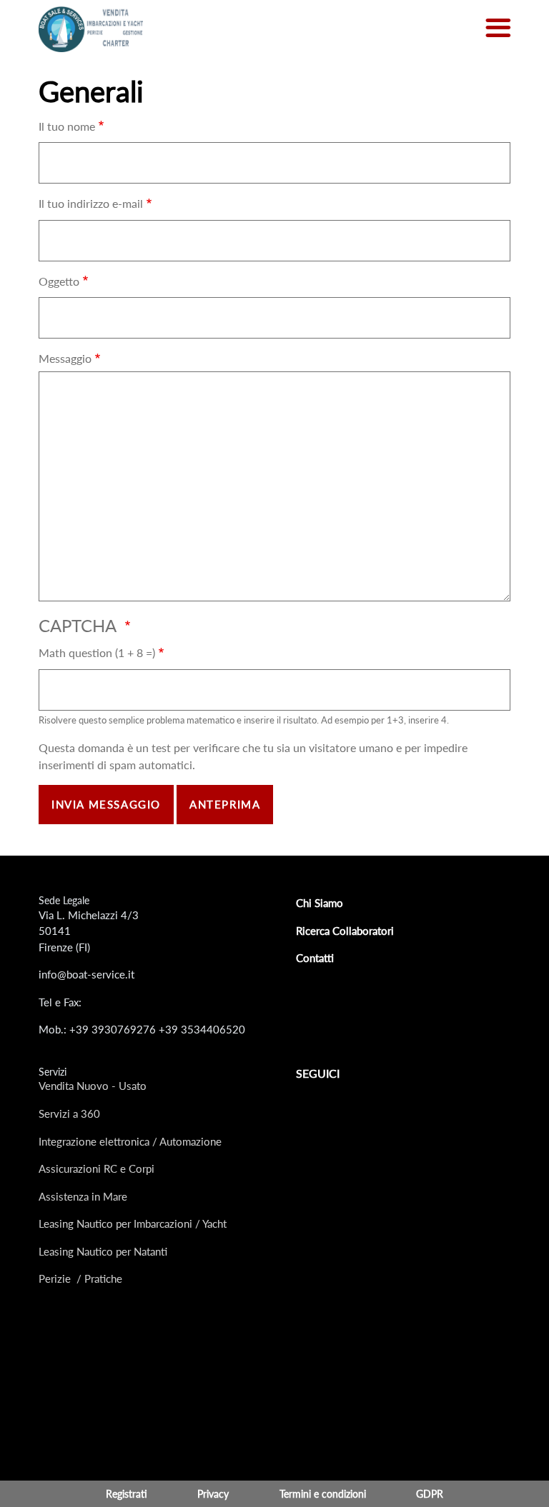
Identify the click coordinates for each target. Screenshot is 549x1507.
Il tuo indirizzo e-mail (91, 203)
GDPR (429, 1494)
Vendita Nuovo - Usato (93, 1085)
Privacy (213, 1494)
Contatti (315, 957)
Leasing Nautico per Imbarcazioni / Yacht (133, 1223)
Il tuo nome (67, 126)
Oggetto (59, 281)
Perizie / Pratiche (80, 1278)
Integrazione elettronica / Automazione (130, 1141)
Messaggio (65, 358)
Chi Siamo (319, 902)
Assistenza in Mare (83, 1196)
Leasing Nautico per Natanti (103, 1251)
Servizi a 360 (69, 1113)
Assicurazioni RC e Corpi (96, 1168)
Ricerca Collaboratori (345, 930)
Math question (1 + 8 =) (97, 652)
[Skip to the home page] (91, 28)
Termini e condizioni (323, 1494)
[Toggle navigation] (498, 28)
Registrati (126, 1494)
